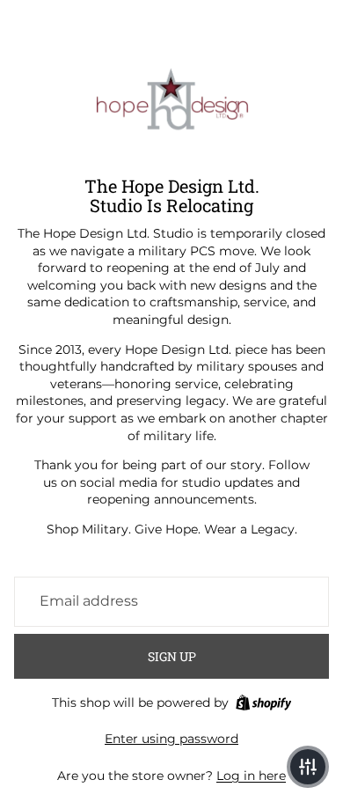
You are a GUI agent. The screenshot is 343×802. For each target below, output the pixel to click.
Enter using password (171, 739)
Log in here (251, 776)
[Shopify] (263, 702)
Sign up (172, 656)
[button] (308, 767)
